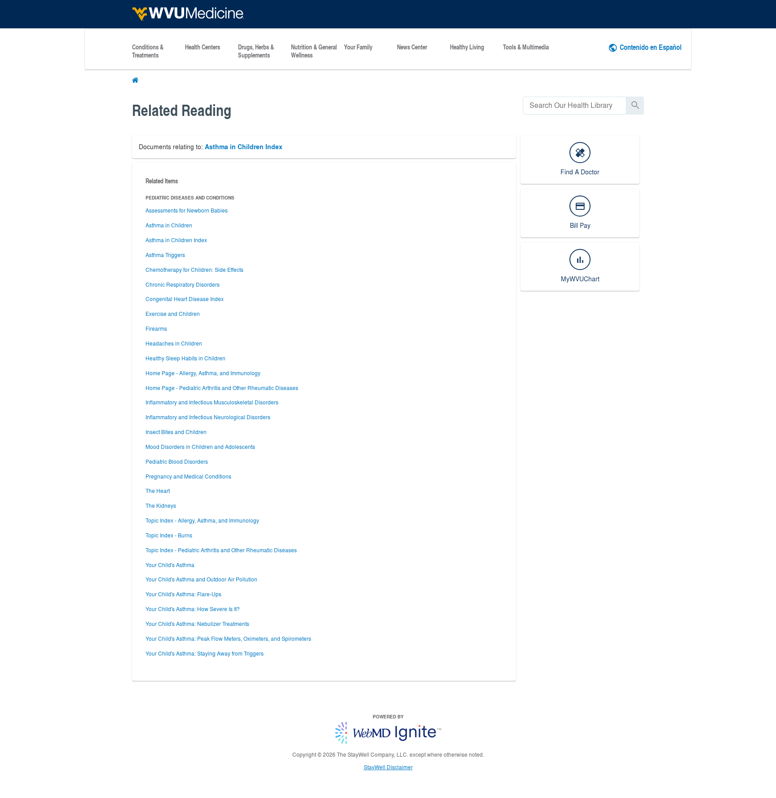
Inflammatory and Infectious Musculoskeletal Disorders (212, 402)
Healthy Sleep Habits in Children (185, 358)
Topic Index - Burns (169, 535)
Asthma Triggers (165, 255)
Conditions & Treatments (147, 51)
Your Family (358, 47)
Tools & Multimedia (526, 47)
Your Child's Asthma (170, 565)
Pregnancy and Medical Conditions (188, 476)
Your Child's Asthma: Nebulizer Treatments (197, 624)
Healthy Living (467, 47)
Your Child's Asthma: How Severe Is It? (193, 609)
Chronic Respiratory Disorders (183, 284)
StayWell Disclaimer (388, 767)
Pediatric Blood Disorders (177, 461)
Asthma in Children (169, 225)
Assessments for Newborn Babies (187, 210)
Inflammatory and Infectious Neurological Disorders (208, 417)
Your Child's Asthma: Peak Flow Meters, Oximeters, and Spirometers (228, 638)
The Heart (158, 491)
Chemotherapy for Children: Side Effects (194, 270)
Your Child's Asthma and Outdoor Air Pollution (201, 579)
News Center (412, 47)
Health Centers (202, 47)
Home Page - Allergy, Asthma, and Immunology (203, 373)
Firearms (156, 328)
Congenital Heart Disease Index (185, 299)
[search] (575, 105)
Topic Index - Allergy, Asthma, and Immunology (202, 520)
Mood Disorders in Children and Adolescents (200, 447)
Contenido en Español (651, 47)
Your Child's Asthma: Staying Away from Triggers (205, 653)
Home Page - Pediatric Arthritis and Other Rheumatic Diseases (222, 388)
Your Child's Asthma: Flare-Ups (183, 594)
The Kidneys (161, 505)
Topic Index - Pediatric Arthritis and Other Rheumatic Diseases (221, 550)
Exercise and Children (173, 314)
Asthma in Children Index (243, 146)
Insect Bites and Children (176, 432)
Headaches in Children (174, 343)
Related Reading (181, 110)
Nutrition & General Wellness (314, 51)
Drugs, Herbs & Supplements (256, 51)
